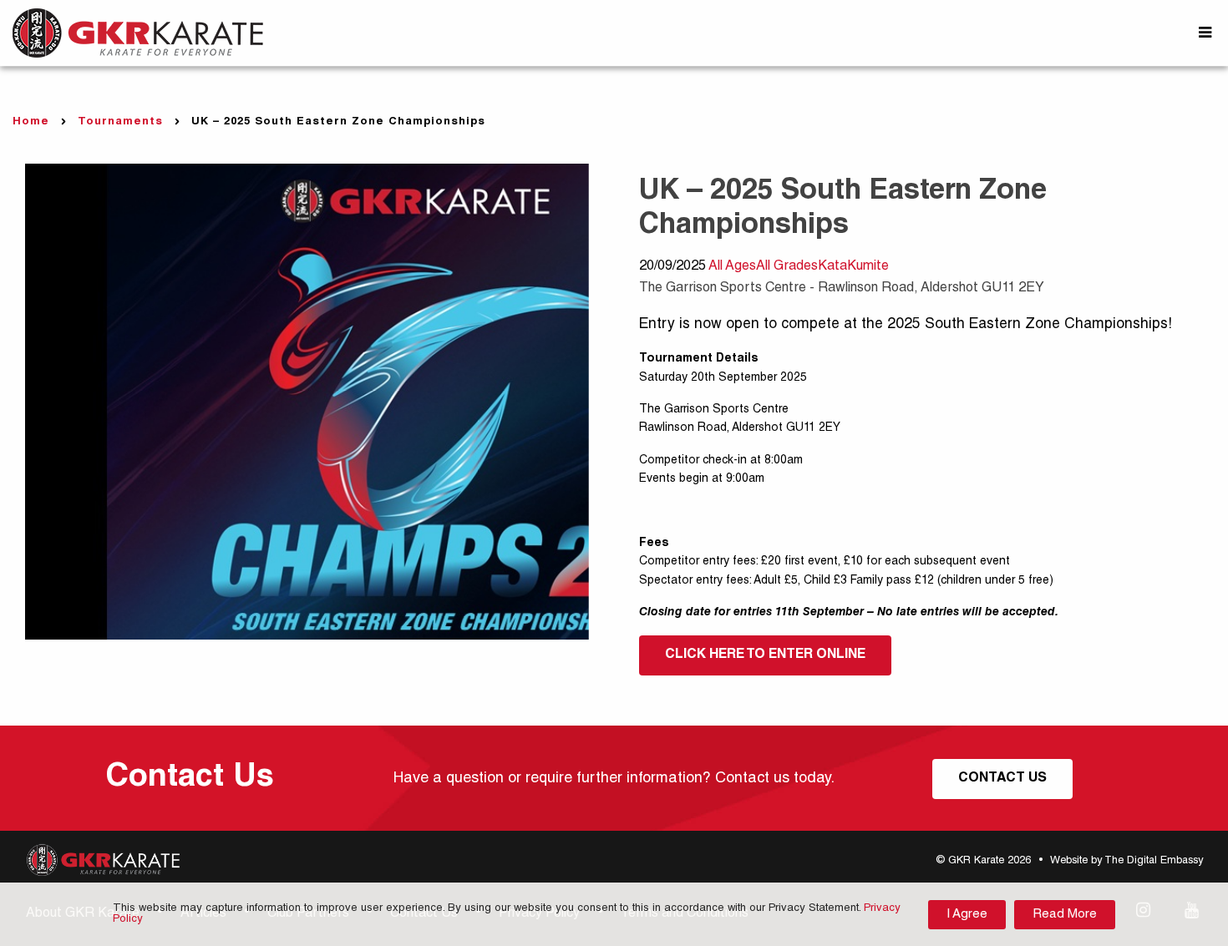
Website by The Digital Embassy (1126, 861)
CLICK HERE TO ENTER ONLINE (765, 655)
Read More (1065, 914)
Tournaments (120, 122)
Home (31, 122)
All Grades (787, 267)
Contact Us (1002, 779)
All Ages (732, 267)
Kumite (868, 267)
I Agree (966, 914)
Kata (832, 267)
